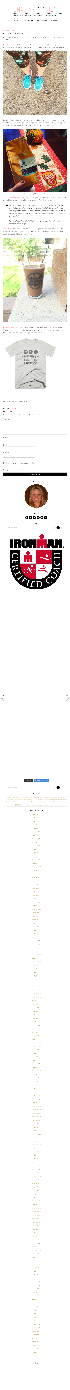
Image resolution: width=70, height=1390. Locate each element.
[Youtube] (45, 517)
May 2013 (36, 1232)
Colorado (35, 797)
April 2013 (36, 1236)
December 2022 (36, 867)
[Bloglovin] (42, 517)
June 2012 (36, 1271)
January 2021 (36, 948)
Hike (33, 799)
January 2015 (36, 1173)
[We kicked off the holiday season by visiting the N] (21, 646)
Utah (45, 805)
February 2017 (36, 1099)
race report (47, 801)
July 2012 (36, 1268)
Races (51, 801)
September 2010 (36, 1341)
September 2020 (36, 962)
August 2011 (36, 1306)
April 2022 (36, 895)
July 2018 (36, 1050)
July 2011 (36, 1310)
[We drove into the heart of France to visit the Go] (21, 769)
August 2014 (36, 1187)
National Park (30, 801)
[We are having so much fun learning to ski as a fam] (21, 611)
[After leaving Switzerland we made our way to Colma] (52, 698)
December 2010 (36, 1334)
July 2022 (36, 884)
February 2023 (36, 860)
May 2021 (36, 933)
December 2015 (36, 1141)
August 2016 (36, 1120)
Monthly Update (23, 801)
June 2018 (36, 1053)
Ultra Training (26, 805)
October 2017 (36, 1078)
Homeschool (44, 799)
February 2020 (36, 986)
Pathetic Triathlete (10, 327)
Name (5, 437)
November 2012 (36, 1254)
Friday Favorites (25, 799)
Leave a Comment (22, 407)
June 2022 (36, 888)
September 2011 (36, 1303)
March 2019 (36, 1021)
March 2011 (36, 1324)
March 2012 (36, 1282)
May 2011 (36, 1317)
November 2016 (36, 1109)
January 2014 (36, 1204)
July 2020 (36, 969)
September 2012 (36, 1260)
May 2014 (36, 1194)
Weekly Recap (49, 805)
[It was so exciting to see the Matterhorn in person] (21, 716)
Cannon (31, 797)
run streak (58, 801)
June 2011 (36, 1313)
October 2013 (36, 1215)
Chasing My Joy (35, 8)
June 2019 (36, 1011)
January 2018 (36, 1067)
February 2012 (36, 1285)
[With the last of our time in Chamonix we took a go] (52, 716)
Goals (30, 799)
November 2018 (36, 1035)
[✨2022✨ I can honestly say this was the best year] (52, 611)
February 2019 (36, 1025)
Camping (27, 797)
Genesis (50, 1383)
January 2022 (36, 905)
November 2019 (36, 997)
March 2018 (36, 1060)
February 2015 (36, 1169)
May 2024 (36, 828)
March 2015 (36, 1166)
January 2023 (36, 863)
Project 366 (42, 801)
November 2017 (36, 1074)
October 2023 (36, 846)
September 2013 (36, 1218)
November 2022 (36, 870)
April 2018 (36, 1057)
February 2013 (36, 1243)
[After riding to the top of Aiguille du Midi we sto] (52, 734)
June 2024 (36, 824)
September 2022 (36, 877)
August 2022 (36, 881)
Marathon (14, 801)
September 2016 (36, 1116)
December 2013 (36, 1208)
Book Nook (17, 797)
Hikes (36, 799)
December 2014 (36, 1176)
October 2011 (36, 1299)
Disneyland (48, 797)
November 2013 (36, 1211)
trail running (63, 801)
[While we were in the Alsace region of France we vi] (21, 698)
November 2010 (36, 1338)
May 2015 (36, 1158)
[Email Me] (38, 517)
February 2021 (36, 944)
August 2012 (36, 1264)
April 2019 (36, 1018)
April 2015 (36, 1162)
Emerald (53, 797)
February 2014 (36, 1201)
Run (54, 801)
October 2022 (36, 874)
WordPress (43, 1383)
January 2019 (36, 1028)
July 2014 (36, 1190)
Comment (7, 419)
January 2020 (36, 990)
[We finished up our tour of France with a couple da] (21, 663)
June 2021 (36, 930)
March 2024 (36, 832)
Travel (18, 804)
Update (38, 805)
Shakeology (7, 229)
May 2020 (36, 976)
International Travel (51, 799)
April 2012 (36, 1278)
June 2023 (36, 849)
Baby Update (12, 797)
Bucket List (23, 797)
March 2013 (36, 1239)
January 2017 (36, 1102)
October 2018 (36, 1039)
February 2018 (36, 1064)
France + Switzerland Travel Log (13, 799)
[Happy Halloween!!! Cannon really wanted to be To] (52, 646)
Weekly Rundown (57, 805)
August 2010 (36, 1345)
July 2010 (36, 1348)
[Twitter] (27, 517)
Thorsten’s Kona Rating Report (14, 197)
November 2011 (36, 1296)
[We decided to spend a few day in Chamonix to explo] (21, 751)
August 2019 (36, 1004)
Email (5, 445)
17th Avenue (27, 1383)
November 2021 (36, 912)
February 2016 (36, 1134)
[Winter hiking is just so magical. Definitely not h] (52, 628)
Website (6, 453)
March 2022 (36, 898)
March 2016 (36, 1130)
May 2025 (36, 817)
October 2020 (36, 958)
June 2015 (36, 1155)
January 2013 (36, 1246)
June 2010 (36, 1352)
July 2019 (36, 1007)
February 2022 (36, 902)
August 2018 (36, 1046)
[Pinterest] (30, 517)
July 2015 (36, 1152)
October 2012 (36, 1257)
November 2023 (36, 842)
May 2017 (36, 1088)
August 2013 (36, 1222)
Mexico (17, 801)
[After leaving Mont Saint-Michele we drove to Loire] (52, 769)
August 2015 (36, 1148)
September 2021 (36, 919)
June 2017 (36, 1085)
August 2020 (36, 965)
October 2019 (36, 1000)
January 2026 (36, 814)
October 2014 (36, 1180)
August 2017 (36, 1081)
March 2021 (36, 941)
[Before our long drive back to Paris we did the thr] (52, 681)
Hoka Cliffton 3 (8, 45)
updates (41, 805)
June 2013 (36, 1229)
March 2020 (36, 983)
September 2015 (36, 1144)
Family (60, 797)
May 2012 (36, 1275)
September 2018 (36, 1043)
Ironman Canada (63, 799)
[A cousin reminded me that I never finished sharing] (21, 681)
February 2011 (36, 1327)
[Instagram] (34, 517)
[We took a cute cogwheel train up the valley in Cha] (21, 734)
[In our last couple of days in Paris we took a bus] (52, 663)
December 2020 (36, 951)
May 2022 (36, 891)
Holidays (40, 799)
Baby (7, 797)
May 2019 (36, 1014)
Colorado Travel (42, 797)
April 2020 (36, 979)
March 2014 (36, 1197)
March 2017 (36, 1095)
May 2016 (36, 1127)
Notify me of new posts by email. (14, 470)
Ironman (58, 799)
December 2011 (36, 1292)
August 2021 (36, 923)
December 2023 (36, 839)
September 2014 (36, 1183)
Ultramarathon (33, 805)
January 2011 (36, 1331)
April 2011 (36, 1320)
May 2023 (36, 853)
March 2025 (36, 821)
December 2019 (36, 993)
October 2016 (36, 1113)
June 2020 (36, 972)
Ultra (22, 805)
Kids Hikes (9, 801)
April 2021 (36, 937)
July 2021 (36, 926)
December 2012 (36, 1250)
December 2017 (36, 1071)
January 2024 (36, 835)
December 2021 (36, 909)
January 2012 (36, 1289)
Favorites (13, 408)
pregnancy (36, 801)
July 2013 (36, 1225)
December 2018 (36, 1032)
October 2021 (36, 916)
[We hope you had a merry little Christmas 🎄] (21, 628)
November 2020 (36, 955)
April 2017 (36, 1092)
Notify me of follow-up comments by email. (18, 463)
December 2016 (36, 1106)
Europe (57, 797)
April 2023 (36, 856)
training (13, 805)
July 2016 (36, 1123)
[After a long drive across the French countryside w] (52, 751)
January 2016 (36, 1137)
